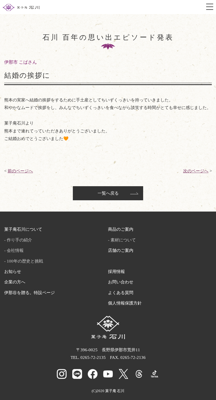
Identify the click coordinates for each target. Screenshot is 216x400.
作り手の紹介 (19, 240)
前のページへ (20, 171)
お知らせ (12, 271)
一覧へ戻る (108, 193)
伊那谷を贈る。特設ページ (29, 292)
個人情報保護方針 (125, 303)
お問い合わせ (120, 282)
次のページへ (195, 171)
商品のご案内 (120, 229)
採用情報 (116, 271)
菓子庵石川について (23, 229)
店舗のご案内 (120, 250)
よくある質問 (120, 292)
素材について (123, 240)
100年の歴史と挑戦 (25, 261)
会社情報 (15, 250)
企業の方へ (14, 282)
